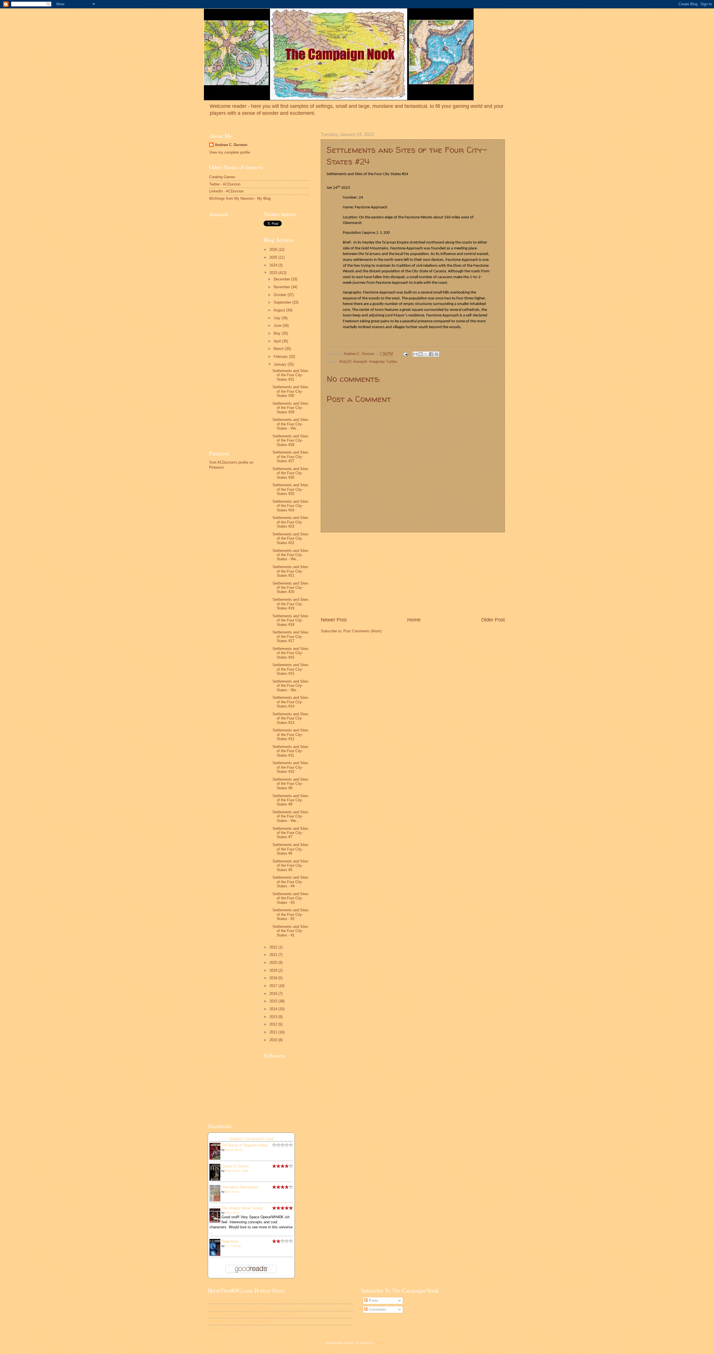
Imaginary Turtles (383, 361)
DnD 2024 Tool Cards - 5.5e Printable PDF (242, 1321)
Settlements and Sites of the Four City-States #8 (290, 800)
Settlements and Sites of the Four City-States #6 (290, 849)
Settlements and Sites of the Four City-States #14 (290, 701)
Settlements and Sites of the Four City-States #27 (290, 456)
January (281, 364)
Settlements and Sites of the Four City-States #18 (290, 620)
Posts (373, 1300)
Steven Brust (233, 1149)
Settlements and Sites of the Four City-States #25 (290, 489)
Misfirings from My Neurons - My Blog (240, 198)
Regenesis (229, 1241)
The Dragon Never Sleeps (242, 1208)
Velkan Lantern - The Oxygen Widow (237, 1307)
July (277, 318)
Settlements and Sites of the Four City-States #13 (290, 718)
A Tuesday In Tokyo (224, 1329)
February (281, 356)
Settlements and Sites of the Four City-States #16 (290, 653)
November (282, 287)
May (278, 333)
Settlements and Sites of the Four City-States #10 (290, 767)
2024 (273, 265)
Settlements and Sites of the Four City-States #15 (290, 669)
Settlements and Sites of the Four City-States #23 (290, 522)
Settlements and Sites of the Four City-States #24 (290, 505)
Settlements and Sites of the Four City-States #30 (290, 391)
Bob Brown (232, 1191)
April (278, 341)
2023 (273, 273)
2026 (273, 249)
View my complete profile (229, 152)
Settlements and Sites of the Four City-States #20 (290, 587)
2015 (273, 1001)
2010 (273, 1040)
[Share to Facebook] (431, 354)
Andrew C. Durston (231, 145)
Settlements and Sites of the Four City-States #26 (290, 473)
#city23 (345, 361)
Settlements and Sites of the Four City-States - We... (290, 424)
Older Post (493, 620)
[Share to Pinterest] (436, 354)
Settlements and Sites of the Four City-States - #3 (290, 898)
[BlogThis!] (420, 354)
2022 (273, 947)
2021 (273, 955)
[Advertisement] (413, 574)
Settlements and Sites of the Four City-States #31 (290, 375)
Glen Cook (232, 1212)
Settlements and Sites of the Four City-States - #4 (290, 881)
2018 (273, 978)
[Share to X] (426, 354)
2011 (273, 1032)
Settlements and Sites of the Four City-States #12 (290, 734)
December (282, 279)
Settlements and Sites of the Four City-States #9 (290, 783)
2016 (273, 993)
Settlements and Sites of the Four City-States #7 (290, 832)
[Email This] (415, 354)
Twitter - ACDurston (224, 184)
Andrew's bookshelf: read (251, 1138)
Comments (377, 1309)
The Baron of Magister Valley (244, 1145)
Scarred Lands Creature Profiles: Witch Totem (245, 1300)
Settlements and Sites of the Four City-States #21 (290, 571)
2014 (273, 1009)
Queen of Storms (235, 1166)
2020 (273, 962)
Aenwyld (360, 361)
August (280, 310)
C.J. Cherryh (233, 1245)
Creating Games (222, 177)
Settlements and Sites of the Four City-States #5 (290, 865)
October (281, 295)
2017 (273, 986)
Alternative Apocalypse (240, 1187)
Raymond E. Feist (236, 1170)
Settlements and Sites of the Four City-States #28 (290, 440)
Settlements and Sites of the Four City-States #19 (290, 603)
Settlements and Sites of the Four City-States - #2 (290, 914)
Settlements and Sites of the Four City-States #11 (290, 751)
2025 (273, 257)
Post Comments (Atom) (362, 631)
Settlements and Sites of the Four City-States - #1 (290, 930)
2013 (273, 1017)
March (279, 349)
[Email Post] (405, 354)
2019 (273, 970)
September (283, 302)
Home (414, 620)
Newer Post (334, 620)
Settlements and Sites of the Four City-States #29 (290, 407)
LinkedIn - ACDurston (226, 191)
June (278, 325)
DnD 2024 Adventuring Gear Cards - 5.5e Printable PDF (252, 1314)
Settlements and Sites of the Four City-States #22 (290, 538)
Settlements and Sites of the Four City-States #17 (290, 636)
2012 (273, 1024)
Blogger (382, 1343)
